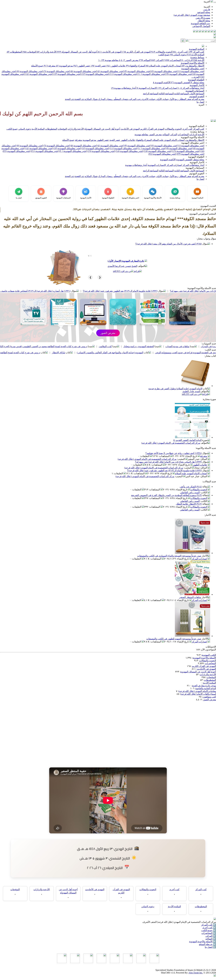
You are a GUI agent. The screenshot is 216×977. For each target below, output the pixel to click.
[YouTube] (203, 31)
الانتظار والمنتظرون (193, 65)
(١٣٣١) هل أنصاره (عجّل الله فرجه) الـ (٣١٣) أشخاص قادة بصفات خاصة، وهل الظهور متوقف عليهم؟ (67, 291)
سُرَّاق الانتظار (102, 352)
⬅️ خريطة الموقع (207, 944)
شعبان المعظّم (120, 99)
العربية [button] (207, 1)
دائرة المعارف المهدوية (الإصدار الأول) (126, 261)
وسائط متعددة (197, 57)
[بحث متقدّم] (187, 40)
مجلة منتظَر (197, 82)
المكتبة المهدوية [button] (196, 126)
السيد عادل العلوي (191, 391)
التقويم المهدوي (196, 96)
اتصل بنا (200, 102)
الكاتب (204, 492)
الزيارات (187, 60)
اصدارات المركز (167, 88)
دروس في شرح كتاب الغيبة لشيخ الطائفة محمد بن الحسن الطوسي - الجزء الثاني (45, 352)
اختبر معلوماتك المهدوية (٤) (110, 71)
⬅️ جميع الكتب (208, 930)
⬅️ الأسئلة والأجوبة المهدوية (202, 941)
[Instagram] (206, 31)
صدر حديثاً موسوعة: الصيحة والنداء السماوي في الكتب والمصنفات (169, 556)
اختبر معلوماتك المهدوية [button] (192, 143)
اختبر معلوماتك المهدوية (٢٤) (162, 154)
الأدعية (198, 60)
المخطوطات (14, 52)
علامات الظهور (116, 65)
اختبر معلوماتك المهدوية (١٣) (67, 74)
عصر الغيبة (98, 65)
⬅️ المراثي (210, 936)
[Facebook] (215, 31)
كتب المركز (196, 52)
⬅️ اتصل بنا (210, 947)
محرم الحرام (197, 99)
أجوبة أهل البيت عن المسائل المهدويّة (77, 52)
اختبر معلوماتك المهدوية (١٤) (38, 74)
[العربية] (212, 121)
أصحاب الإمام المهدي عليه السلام (163, 65)
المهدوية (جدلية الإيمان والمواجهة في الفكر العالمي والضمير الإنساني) (154, 352)
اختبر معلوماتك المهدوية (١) (190, 71)
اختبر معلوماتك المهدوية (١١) (123, 74)
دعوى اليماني (178, 54)
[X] (209, 31)
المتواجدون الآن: (208, 649)
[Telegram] (212, 31)
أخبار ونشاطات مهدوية (123, 88)
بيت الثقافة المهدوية (200, 23)
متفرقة (49, 65)
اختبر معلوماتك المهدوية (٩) (178, 74)
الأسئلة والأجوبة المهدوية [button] (192, 137)
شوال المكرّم (91, 99)
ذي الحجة (69, 99)
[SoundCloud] (200, 31)
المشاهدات (164, 456)
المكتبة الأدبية (195, 54)
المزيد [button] (201, 104)
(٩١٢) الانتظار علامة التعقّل (189, 504)
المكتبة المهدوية (196, 49)
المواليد (145, 60)
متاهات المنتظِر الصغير (190, 597)
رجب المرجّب (135, 99)
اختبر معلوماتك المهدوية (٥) (83, 71)
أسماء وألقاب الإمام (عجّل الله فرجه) (198, 694)
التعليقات (145, 456)
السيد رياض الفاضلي (190, 492)
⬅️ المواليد (210, 938)
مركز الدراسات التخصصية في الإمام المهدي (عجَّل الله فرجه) (170, 443)
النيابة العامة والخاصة (205, 688)
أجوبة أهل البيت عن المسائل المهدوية (198, 671)
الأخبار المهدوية (197, 85)
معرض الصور (128, 60)
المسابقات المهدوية (195, 91)
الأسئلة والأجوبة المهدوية (192, 63)
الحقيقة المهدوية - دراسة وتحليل (183, 346)
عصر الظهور (81, 65)
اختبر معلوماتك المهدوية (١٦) (186, 151)
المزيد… (195, 77)
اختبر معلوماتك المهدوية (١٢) (95, 74)
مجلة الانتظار (204, 20)
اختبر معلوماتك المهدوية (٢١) (44, 151)
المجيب (181, 459)
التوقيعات (29, 52)
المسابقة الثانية (181, 93)
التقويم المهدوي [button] (196, 173)
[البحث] (183, 40)
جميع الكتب (164, 54)
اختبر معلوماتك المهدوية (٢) (163, 71)
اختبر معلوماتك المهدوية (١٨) (129, 151)
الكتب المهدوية (209, 655)
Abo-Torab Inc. (196, 972)
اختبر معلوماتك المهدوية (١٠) (151, 74)
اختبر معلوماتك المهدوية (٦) (56, 71)
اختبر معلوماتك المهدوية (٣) (137, 71)
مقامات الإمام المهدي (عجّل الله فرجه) (197, 691)
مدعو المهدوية (64, 65)
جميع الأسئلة (37, 65)
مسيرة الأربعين (203, 18)
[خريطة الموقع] (194, 31)
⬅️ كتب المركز (208, 925)
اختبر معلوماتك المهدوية (192, 68)
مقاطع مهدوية (108, 60)
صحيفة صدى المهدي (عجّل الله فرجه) (192, 15)
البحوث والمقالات (162, 52)
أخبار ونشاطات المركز (191, 88)
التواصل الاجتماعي (201, 26)
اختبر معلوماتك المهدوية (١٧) (157, 151)
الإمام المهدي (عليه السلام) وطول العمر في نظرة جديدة (175, 388)
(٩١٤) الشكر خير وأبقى (191, 486)
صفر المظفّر (185, 99)
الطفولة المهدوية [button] (196, 156)
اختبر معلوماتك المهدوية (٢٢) (16, 151)
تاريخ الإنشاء (191, 456)
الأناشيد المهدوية (161, 82)
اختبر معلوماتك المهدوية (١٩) (101, 151)
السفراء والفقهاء (135, 65)
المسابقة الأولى (196, 93)
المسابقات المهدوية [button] (195, 168)
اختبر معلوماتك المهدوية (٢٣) (190, 154)
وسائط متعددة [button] (197, 131)
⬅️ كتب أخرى (209, 927)
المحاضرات (172, 60)
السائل (204, 459)
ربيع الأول (174, 99)
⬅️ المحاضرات (208, 933)
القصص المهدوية (180, 82)
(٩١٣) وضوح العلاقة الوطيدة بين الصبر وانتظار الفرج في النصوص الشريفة (166, 495)
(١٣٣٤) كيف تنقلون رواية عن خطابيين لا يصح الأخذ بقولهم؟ (173, 453)
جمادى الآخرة (148, 99)
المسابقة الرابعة (150, 93)
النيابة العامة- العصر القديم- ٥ (187, 440)
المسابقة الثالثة (166, 93)
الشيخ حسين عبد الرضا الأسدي (122, 266)
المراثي (157, 60)
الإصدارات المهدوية (147, 88)
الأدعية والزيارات (46, 52)
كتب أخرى (180, 52)
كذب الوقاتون (149, 346)
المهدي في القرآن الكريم (136, 52)
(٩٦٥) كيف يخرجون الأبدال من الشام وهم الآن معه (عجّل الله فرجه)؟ (168, 244)
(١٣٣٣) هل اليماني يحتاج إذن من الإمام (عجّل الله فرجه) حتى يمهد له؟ (168, 462)
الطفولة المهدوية (196, 79)
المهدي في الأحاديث (110, 52)
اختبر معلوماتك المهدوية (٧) (29, 71)
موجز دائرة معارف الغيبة (204, 685)
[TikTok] (197, 31)
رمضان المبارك (105, 99)
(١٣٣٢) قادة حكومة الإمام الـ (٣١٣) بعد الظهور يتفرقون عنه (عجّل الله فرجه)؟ (164, 291)
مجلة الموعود (203, 12)
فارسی (206, 9)
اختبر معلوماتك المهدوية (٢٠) (73, 151)
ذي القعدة (79, 99)
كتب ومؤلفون (209, 696)
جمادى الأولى (162, 99)
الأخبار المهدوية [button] (197, 162)
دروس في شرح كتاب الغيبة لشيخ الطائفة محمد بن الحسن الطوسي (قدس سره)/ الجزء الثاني (87, 346)
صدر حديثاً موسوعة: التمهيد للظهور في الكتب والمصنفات (173, 638)
